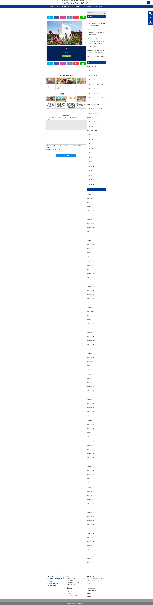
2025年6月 (91, 252)
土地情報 (89, 6)
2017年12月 (91, 533)
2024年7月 (91, 298)
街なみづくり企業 (71, 584)
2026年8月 (91, 194)
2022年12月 (91, 378)
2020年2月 (91, 520)
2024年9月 (91, 290)
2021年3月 (91, 466)
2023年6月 (91, 353)
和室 (91, 157)
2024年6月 (91, 303)
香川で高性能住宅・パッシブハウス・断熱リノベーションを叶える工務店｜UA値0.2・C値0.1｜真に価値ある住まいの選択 (97, 42)
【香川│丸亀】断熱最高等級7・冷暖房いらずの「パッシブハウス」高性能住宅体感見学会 (97, 32)
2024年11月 (91, 282)
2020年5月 (91, 508)
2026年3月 (91, 215)
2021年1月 (91, 474)
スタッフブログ (93, 88)
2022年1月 (91, 424)
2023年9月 (91, 340)
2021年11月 (91, 432)
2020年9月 (91, 491)
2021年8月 (91, 445)
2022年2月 (91, 420)
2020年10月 (91, 487)
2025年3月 (91, 265)
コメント (48, 119)
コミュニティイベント (95, 121)
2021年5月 (91, 457)
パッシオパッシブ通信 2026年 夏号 (96, 56)
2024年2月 (91, 319)
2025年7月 (91, 248)
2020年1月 (91, 524)
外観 (91, 161)
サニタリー (93, 143)
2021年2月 (91, 470)
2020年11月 (91, 482)
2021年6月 (91, 453)
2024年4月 (91, 311)
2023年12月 (91, 328)
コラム (92, 139)
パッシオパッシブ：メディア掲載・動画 (98, 98)
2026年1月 (91, 223)
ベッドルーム (93, 148)
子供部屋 (92, 166)
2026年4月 (91, 210)
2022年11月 (91, 382)
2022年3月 (91, 416)
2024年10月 (91, 286)
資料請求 (101, 6)
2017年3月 (91, 545)
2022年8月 (91, 395)
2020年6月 (91, 503)
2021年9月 (91, 441)
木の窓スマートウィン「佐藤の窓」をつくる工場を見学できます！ (97, 51)
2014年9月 (91, 562)
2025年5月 (91, 256)
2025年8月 (91, 244)
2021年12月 (91, 428)
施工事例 (64, 6)
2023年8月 (91, 344)
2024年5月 (91, 307)
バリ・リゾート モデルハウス (94, 580)
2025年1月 (91, 273)
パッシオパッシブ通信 (95, 93)
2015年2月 (91, 558)
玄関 (91, 179)
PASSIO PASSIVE (93, 66)
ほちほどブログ (93, 79)
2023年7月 (91, 349)
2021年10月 (91, 436)
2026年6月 (91, 202)
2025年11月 (91, 231)
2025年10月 (91, 236)
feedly (67, 56)
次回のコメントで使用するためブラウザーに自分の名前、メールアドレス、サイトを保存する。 (64, 145)
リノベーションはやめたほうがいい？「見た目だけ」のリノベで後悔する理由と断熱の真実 (97, 23)
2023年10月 (91, 336)
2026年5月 (91, 206)
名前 (47, 132)
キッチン (92, 134)
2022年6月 (91, 403)
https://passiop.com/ (55, 589)
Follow (66, 52)
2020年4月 (91, 512)
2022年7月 (91, 399)
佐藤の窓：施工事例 (94, 113)
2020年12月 (91, 478)
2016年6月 (91, 554)
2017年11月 (91, 537)
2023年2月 (91, 369)
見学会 (92, 126)
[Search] (103, 13)
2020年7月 (91, 499)
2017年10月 (91, 541)
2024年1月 (91, 323)
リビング (92, 152)
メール (47, 136)
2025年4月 (91, 261)
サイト (47, 140)
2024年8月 (91, 294)
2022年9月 (91, 390)
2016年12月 (91, 549)
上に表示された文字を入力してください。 (54, 149)
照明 (91, 175)
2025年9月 (91, 240)
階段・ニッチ (93, 184)
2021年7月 (91, 449)
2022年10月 (91, 386)
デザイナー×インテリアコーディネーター (76, 578)
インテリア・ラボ (93, 130)
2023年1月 (91, 374)
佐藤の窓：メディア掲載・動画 (96, 108)
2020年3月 (91, 516)
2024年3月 (91, 315)
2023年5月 (91, 357)
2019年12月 (91, 529)
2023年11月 (91, 332)
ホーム (51, 6)
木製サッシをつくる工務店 (73, 582)
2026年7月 (91, 198)
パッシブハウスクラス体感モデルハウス (96, 578)
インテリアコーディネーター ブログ (97, 84)
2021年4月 (91, 462)
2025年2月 (91, 269)
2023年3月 (91, 365)
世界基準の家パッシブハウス (74, 580)
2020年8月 (91, 495)
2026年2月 (91, 219)
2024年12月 (91, 277)
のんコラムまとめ (94, 75)
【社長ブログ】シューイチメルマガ (97, 70)
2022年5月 (91, 407)
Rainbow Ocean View (94, 104)
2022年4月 (91, 411)
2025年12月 (91, 227)
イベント (91, 117)
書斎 (91, 170)
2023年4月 (91, 361)
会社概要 (95, 6)
